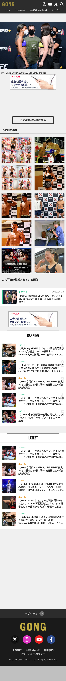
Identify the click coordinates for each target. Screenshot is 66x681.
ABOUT (17, 650)
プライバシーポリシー (33, 653)
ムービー (56, 10)
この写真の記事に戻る (33, 119)
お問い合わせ (32, 650)
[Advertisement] (33, 568)
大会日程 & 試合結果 (38, 10)
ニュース (7, 10)
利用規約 (49, 650)
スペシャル (20, 10)
